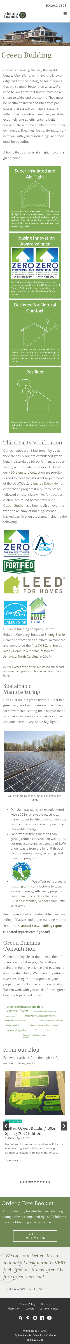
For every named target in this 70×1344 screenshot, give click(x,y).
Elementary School (34, 901)
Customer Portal (48, 1308)
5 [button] (33, 1182)
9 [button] (46, 1182)
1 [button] (21, 1182)
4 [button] (30, 1182)
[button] (6, 1125)
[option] (35, 1118)
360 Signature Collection (27, 472)
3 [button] (27, 1182)
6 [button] (36, 1182)
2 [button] (24, 1182)
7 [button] (39, 1182)
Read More (12, 1160)
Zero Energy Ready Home (44, 483)
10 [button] (49, 1182)
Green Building (14, 1121)
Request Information (35, 1236)
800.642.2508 (55, 6)
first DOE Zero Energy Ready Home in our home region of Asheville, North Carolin (32, 651)
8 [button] (42, 1182)
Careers (29, 1308)
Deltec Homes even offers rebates (25, 667)
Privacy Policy (27, 1304)
